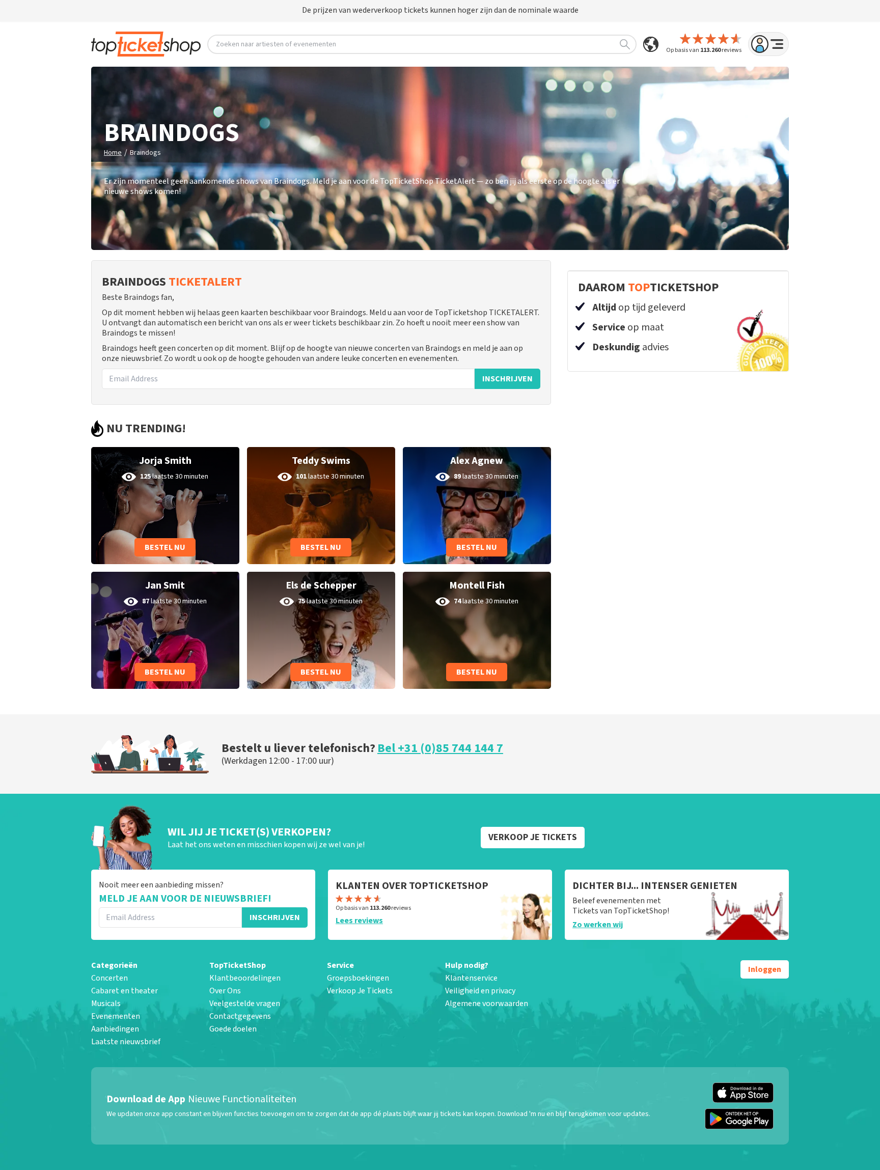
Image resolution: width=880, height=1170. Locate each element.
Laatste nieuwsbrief (125, 1041)
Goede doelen (233, 1029)
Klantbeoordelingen (245, 978)
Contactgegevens (240, 1016)
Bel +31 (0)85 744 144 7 (440, 748)
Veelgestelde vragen (244, 1003)
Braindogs (145, 153)
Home (113, 153)
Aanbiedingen (115, 1029)
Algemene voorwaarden (486, 1003)
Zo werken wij (597, 925)
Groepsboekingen (358, 978)
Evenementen (115, 1016)
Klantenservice (471, 978)
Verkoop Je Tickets (360, 990)
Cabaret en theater (124, 990)
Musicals (106, 1003)
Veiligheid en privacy (480, 990)
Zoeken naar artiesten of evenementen (276, 44)
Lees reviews (359, 920)
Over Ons (225, 990)
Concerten (109, 978)
